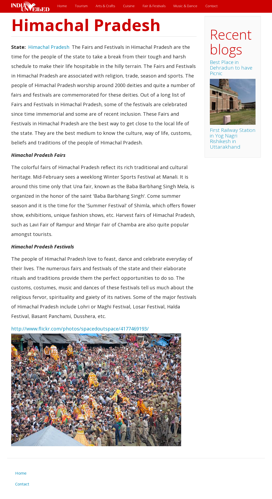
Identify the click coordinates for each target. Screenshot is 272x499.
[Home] (32, 6)
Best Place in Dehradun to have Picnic (231, 68)
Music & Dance (185, 5)
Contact (211, 5)
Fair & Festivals (154, 5)
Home (62, 5)
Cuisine (129, 5)
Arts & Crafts (105, 5)
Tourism (81, 5)
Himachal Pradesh (48, 47)
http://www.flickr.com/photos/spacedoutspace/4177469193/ (80, 328)
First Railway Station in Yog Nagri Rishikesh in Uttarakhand (233, 138)
